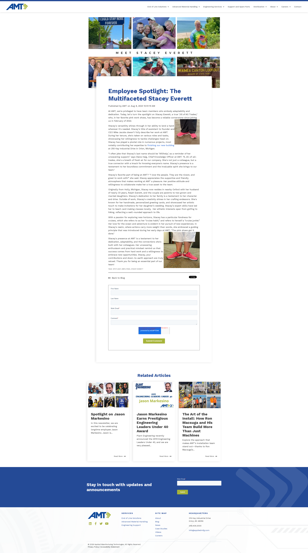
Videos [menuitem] (158, 532)
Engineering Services (212, 7)
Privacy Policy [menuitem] (93, 547)
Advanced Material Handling (184, 7)
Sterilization (258, 7)
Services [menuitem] (127, 513)
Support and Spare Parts (239, 7)
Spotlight (117, 269)
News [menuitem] (157, 525)
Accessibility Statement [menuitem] (109, 547)
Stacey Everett (137, 269)
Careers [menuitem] (158, 535)
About (273, 7)
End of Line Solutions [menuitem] (131, 518)
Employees (126, 269)
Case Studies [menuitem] (161, 528)
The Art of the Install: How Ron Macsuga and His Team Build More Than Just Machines (197, 424)
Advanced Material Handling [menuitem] (135, 521)
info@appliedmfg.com (199, 530)
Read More (118, 456)
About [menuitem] (158, 518)
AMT (125, 106)
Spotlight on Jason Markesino (108, 416)
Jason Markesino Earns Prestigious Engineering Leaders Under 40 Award (152, 422)
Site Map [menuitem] (161, 513)
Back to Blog (118, 278)
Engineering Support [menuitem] (131, 525)
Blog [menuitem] (157, 521)
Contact (297, 7)
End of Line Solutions (157, 7)
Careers (284, 7)
